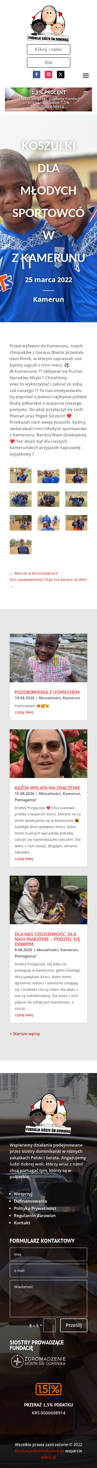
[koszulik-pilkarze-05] (76, 500)
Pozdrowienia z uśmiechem (47, 692)
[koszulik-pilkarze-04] (48, 500)
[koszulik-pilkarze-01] (48, 477)
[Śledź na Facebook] (36, 74)
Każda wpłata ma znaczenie (47, 788)
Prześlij (74, 1325)
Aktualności (50, 697)
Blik (48, 62)
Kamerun (48, 299)
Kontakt (22, 1223)
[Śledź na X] (60, 74)
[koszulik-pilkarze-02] (76, 477)
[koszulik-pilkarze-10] (21, 477)
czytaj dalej (24, 712)
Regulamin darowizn (35, 1215)
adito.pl (48, 1457)
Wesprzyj (23, 1194)
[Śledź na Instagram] (48, 74)
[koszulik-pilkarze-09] (21, 548)
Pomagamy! (25, 799)
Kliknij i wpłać (48, 49)
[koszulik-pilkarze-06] (21, 524)
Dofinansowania (30, 1201)
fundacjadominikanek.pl (39, 1451)
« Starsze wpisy (25, 1033)
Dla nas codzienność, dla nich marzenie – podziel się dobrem (47, 939)
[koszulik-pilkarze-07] (48, 524)
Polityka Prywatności (35, 1208)
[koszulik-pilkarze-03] (21, 500)
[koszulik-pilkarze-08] (76, 524)
